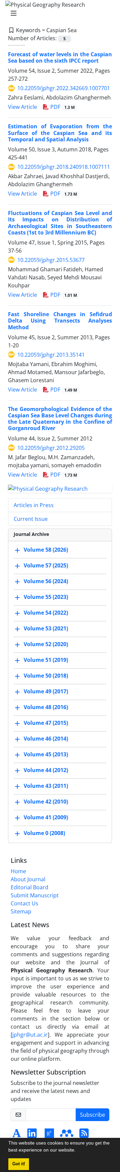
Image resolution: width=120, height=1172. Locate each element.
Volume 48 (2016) (46, 707)
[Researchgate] (49, 1135)
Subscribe (92, 1114)
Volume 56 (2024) (46, 581)
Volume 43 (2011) (46, 786)
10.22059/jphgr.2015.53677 (51, 260)
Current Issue (31, 519)
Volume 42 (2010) (46, 802)
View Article (22, 107)
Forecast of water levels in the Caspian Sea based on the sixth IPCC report (60, 57)
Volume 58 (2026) (46, 550)
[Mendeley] (67, 1135)
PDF (62, 107)
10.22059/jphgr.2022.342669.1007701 (63, 88)
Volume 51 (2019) (46, 660)
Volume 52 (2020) (46, 644)
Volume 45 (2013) (46, 754)
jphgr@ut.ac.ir (30, 1034)
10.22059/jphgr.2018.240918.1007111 (63, 166)
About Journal (28, 879)
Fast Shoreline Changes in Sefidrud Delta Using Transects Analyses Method (60, 321)
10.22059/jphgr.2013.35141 (51, 354)
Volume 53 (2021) (46, 628)
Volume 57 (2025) (46, 565)
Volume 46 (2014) (46, 739)
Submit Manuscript (35, 895)
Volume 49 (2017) (46, 691)
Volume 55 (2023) (46, 597)
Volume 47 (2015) (46, 723)
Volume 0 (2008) (44, 833)
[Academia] (17, 1135)
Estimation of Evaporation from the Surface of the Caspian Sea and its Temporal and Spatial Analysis (60, 133)
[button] (78, 1151)
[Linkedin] (32, 1135)
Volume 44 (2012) (46, 770)
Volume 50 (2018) (46, 676)
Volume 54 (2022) (46, 613)
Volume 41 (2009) (46, 817)
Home (18, 871)
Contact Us (24, 903)
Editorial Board (29, 887)
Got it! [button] (18, 1164)
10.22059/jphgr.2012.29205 (51, 448)
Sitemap (21, 911)
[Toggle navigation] (58, 13)
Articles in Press (34, 505)
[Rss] (84, 1135)
